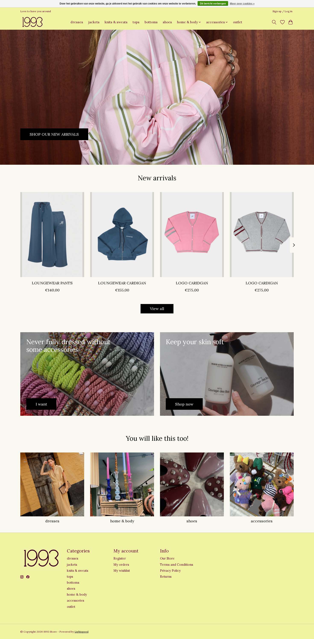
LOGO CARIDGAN (192, 282)
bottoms (151, 22)
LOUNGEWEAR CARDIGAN (122, 282)
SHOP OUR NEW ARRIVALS (54, 134)
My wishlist (121, 570)
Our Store (167, 558)
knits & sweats (116, 22)
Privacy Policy (170, 570)
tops (136, 22)
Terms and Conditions (176, 565)
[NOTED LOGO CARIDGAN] (192, 234)
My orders (121, 565)
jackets (94, 22)
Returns (166, 576)
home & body (122, 521)
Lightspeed (81, 631)
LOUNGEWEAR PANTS (52, 282)
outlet (237, 22)
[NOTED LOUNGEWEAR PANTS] (52, 234)
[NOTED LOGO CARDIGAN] (262, 234)
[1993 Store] (32, 22)
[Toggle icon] (274, 22)
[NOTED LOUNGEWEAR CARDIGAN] (122, 234)
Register (119, 558)
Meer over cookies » (242, 3)
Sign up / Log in (282, 11)
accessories (262, 521)
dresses (76, 22)
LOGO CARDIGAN (262, 282)
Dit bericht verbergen (213, 3)
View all (157, 308)
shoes (167, 22)
